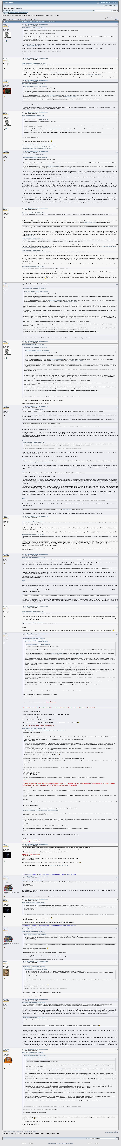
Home (6, 12)
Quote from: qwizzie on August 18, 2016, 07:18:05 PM (33, 931)
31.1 (18, 10)
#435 (117, 877)
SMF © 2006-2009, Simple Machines (65, 1143)
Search (13, 12)
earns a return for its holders (94, 74)
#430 (117, 517)
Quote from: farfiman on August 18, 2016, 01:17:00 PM (33, 115)
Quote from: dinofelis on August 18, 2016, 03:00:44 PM (33, 521)
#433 (117, 634)
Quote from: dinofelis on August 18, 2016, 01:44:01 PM (33, 212)
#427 (117, 284)
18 (25, 19)
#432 (117, 607)
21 (30, 19)
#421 (117, 24)
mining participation (111, 246)
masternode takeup (34, 247)
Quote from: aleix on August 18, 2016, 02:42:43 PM (32, 1052)
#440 (117, 1049)
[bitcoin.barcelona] (6, 40)
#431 (117, 554)
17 (24, 19)
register (20, 8)
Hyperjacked (6, 1049)
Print (116, 19)
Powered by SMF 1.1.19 (53, 1143)
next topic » (115, 18)
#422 (117, 59)
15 (21, 19)
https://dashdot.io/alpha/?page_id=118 (59, 865)
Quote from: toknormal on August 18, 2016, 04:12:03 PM (33, 1002)
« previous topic (108, 18)
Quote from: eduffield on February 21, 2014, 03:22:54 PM (33, 728)
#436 (117, 899)
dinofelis (5, 151)
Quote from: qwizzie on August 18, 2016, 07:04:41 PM (35, 934)
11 (16, 19)
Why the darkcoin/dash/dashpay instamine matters (46, 15)
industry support (26, 247)
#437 (117, 928)
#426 (117, 208)
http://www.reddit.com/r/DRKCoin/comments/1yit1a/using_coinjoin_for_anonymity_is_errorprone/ (46, 730)
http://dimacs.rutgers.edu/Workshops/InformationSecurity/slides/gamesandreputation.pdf (40, 810)
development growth (45, 247)
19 (27, 19)
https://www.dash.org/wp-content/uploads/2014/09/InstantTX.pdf (37, 148)
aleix (4, 24)
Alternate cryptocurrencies (16, 15)
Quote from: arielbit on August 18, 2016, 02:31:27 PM (33, 344)
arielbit (5, 283)
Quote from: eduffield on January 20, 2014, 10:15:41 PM (33, 706)
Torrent (21, 10)
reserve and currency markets (58, 72)
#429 (117, 407)
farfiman (5, 80)
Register (22, 12)
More (26, 12)
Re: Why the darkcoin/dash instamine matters (36, 24)
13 (18, 19)
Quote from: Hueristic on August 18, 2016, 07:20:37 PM (33, 964)
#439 (117, 999)
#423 (117, 80)
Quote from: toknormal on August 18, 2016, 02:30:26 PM (33, 409)
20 (28, 19)
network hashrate (30, 235)
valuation (104, 246)
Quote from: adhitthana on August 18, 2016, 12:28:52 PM (33, 27)
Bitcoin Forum (5, 15)
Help (10, 12)
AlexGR (5, 961)
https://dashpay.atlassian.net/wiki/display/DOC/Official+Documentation (39, 144)
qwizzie (5, 844)
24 (34, 19)
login (16, 8)
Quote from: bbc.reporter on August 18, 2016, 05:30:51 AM (34, 63)
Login (17, 12)
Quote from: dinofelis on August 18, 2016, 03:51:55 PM (33, 611)
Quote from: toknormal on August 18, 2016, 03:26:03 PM (33, 557)
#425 (117, 152)
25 (36, 19)
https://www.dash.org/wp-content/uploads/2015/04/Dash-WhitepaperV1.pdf (39, 146)
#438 (117, 962)
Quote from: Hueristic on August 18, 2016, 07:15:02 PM (33, 902)
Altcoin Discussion (28, 15)
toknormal (5, 58)
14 (20, 19)
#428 (117, 341)
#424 (117, 112)
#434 (117, 844)
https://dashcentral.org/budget (33, 45)
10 (14, 19)
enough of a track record (89, 222)
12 (17, 19)
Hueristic (5, 876)
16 (23, 19)
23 (33, 19)
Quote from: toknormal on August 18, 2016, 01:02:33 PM (33, 83)
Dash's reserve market (75, 271)
